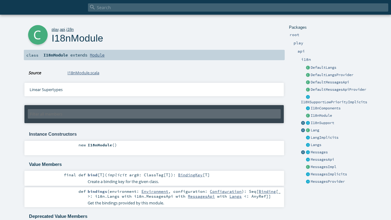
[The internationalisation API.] (307, 159)
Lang (315, 130)
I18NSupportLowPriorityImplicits (334, 102)
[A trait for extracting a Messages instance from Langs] (307, 137)
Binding (267, 191)
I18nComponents (326, 108)
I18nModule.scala (83, 72)
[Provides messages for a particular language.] (307, 167)
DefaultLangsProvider (332, 75)
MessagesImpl (323, 167)
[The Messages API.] (307, 82)
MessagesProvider (328, 181)
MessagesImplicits (329, 174)
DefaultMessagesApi (330, 82)
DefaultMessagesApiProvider (338, 89)
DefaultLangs (323, 67)
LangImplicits (324, 137)
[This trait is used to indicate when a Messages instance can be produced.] (307, 181)
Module (97, 55)
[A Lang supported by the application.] (307, 130)
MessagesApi (322, 159)
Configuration (226, 191)
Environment (154, 191)
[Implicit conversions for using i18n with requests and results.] (307, 97)
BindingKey (190, 174)
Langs (316, 145)
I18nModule (321, 115)
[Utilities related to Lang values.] (303, 130)
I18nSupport (322, 123)
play (55, 29)
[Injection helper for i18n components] (307, 108)
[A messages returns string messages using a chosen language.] (307, 152)
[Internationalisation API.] (303, 152)
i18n (70, 29)
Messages (319, 152)
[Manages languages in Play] (307, 145)
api (62, 29)
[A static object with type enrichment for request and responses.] (303, 123)
